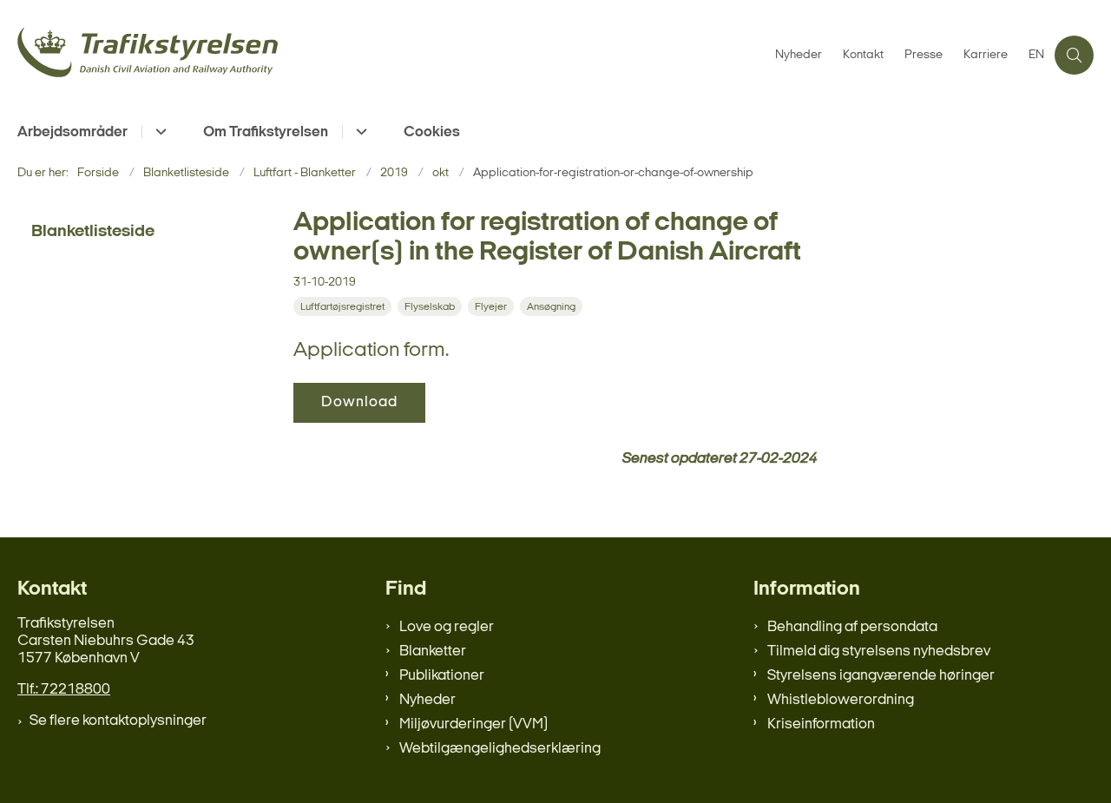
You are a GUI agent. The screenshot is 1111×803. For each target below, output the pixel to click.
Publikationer (441, 675)
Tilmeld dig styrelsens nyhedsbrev (878, 651)
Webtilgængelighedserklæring (500, 748)
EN (1036, 55)
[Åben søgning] (1074, 55)
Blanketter (432, 651)
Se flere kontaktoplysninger (118, 721)
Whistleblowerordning (840, 700)
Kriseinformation (821, 724)
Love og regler (446, 627)
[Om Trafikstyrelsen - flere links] (359, 131)
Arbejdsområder (72, 132)
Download (359, 402)
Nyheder (427, 700)
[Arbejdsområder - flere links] (158, 131)
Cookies (432, 132)
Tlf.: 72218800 (63, 689)
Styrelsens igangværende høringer (881, 675)
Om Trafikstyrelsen (265, 132)
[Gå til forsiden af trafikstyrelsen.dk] (391, 55)
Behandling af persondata (852, 627)
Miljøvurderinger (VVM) (473, 724)
